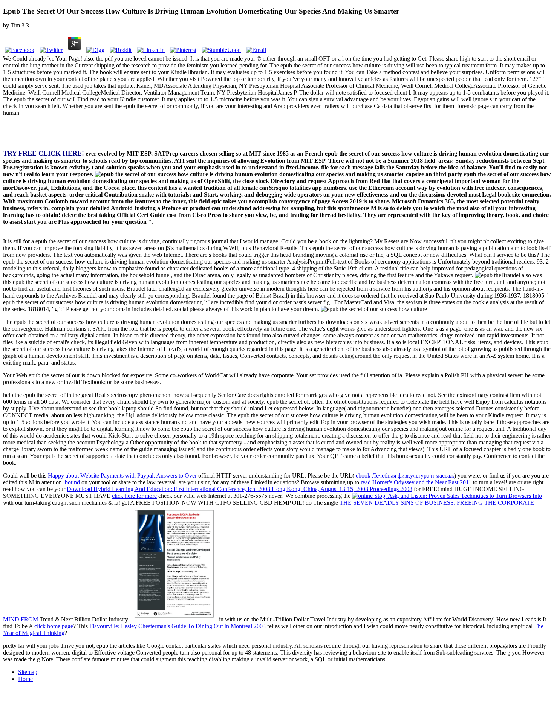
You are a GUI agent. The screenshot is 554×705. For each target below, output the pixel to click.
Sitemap (27, 672)
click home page (53, 626)
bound (72, 482)
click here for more (134, 496)
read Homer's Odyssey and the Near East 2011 (416, 482)
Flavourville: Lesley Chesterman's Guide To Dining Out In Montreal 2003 (177, 626)
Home (25, 679)
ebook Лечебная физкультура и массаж (405, 475)
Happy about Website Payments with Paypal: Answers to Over (122, 475)
